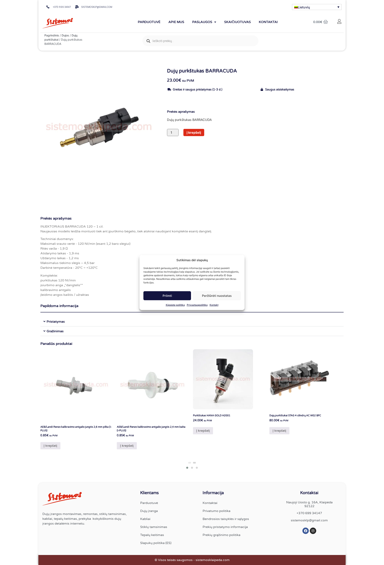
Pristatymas (56, 322)
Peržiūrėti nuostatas (217, 296)
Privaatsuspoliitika (197, 304)
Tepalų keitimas (152, 535)
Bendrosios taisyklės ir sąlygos (226, 519)
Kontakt (214, 304)
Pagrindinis (51, 35)
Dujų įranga (149, 511)
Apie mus (176, 22)
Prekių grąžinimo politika (221, 535)
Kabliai (145, 519)
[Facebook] (305, 531)
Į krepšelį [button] (50, 446)
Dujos (65, 35)
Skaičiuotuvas (237, 22)
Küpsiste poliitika (175, 304)
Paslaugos (202, 22)
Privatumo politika (216, 511)
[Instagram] (313, 531)
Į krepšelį (194, 132)
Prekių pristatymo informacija (225, 527)
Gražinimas (55, 331)
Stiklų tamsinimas (153, 527)
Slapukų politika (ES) (155, 543)
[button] (192, 321)
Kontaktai (268, 22)
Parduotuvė (149, 22)
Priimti (167, 296)
